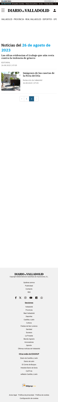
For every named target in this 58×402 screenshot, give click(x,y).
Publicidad (29, 286)
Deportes (47, 19)
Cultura (29, 323)
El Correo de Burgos (29, 365)
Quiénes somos (29, 283)
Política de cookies (42, 395)
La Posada (29, 336)
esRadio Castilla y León (29, 374)
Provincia (19, 19)
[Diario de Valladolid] (28, 10)
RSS (29, 292)
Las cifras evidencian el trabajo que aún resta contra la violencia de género (27, 57)
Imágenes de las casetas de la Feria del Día (38, 74)
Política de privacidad (26, 395)
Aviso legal (13, 395)
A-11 (41, 4)
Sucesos (29, 333)
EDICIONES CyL (49, 1)
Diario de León (29, 361)
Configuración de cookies (29, 398)
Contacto (29, 289)
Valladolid (6, 19)
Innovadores (29, 342)
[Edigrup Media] (29, 385)
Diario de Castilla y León (29, 358)
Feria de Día (49, 4)
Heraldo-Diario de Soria (29, 368)
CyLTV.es (29, 371)
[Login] (55, 10)
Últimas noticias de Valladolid (29, 349)
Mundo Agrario (29, 339)
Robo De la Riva (31, 4)
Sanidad (29, 329)
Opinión (29, 345)
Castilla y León (29, 320)
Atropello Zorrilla (18, 4)
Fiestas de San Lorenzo (29, 326)
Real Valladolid (33, 19)
